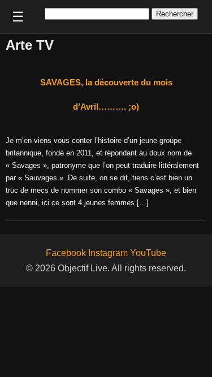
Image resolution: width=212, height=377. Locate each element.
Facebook (66, 253)
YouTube (148, 253)
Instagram (108, 253)
